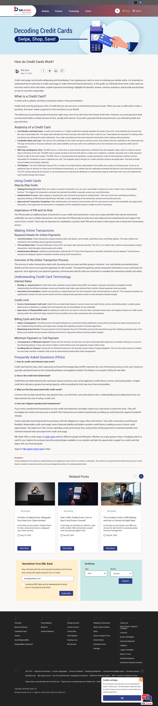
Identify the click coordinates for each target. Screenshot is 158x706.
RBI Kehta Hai (30, 676)
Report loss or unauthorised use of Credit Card (42, 682)
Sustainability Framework (23, 644)
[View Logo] (23, 10)
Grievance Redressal (127, 641)
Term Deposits (72, 636)
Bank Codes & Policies (101, 627)
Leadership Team (20, 631)
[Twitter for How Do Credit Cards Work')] (49, 70)
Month (113, 569)
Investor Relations (47, 631)
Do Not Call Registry (127, 637)
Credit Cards (71, 631)
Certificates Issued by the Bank (131, 662)
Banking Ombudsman (93, 671)
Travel (88, 11)
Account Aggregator (59, 671)
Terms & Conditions (76, 671)
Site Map (97, 648)
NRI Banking (111, 511)
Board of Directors (21, 627)
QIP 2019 (28, 671)
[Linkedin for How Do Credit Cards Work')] (56, 70)
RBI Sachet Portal (44, 676)
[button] (117, 10)
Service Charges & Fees (102, 636)
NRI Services (71, 644)
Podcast (58, 11)
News (96, 631)
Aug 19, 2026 (25, 535)
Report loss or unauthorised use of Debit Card (78, 682)
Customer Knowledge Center (113, 671)
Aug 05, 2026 (68, 535)
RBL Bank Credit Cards (33, 449)
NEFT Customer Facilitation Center (125, 675)
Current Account (73, 627)
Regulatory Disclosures (102, 623)
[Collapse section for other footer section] (142, 671)
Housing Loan (72, 640)
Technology (74, 11)
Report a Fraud (125, 654)
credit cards (49, 436)
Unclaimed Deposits (127, 658)
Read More (24, 548)
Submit (125, 581)
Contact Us (124, 623)
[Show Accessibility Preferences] (140, 2)
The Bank (17, 623)
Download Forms (100, 644)
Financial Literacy (132, 671)
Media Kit (44, 627)
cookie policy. (113, 686)
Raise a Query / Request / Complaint (129, 627)
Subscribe (66, 593)
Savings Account (73, 623)
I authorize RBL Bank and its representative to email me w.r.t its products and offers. (46, 586)
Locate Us (123, 633)
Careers (17, 636)
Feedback (123, 645)
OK (122, 698)
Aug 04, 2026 (111, 535)
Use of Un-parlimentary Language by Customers (70, 675)
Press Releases (46, 623)
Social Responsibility (21, 640)
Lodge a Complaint (126, 650)
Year (86, 569)
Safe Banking (25, 511)
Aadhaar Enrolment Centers (100, 675)
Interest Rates (99, 640)
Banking (45, 11)
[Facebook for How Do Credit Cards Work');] (43, 70)
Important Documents (42, 671)
